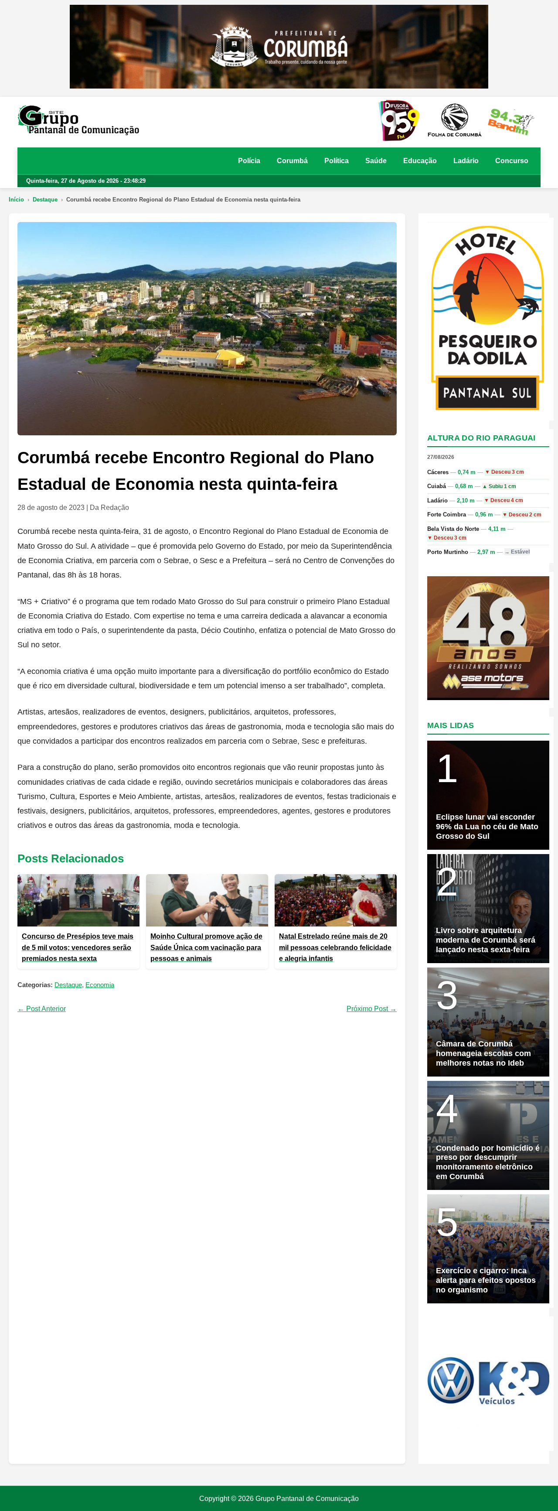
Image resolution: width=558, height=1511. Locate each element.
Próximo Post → (372, 1008)
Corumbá (292, 160)
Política (336, 160)
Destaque (45, 199)
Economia (99, 984)
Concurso (511, 160)
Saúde (376, 160)
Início (16, 199)
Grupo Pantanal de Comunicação (307, 1498)
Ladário (466, 160)
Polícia (249, 160)
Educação (420, 160)
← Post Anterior (41, 1008)
